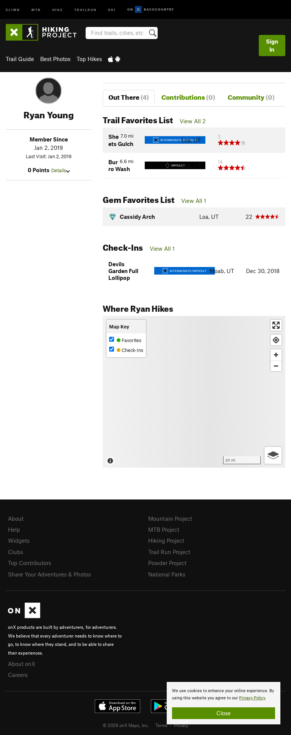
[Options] (273, 455)
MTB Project (163, 529)
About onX (21, 663)
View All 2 (193, 121)
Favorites (130, 340)
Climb (13, 9)
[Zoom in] (276, 354)
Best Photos (55, 58)
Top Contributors (29, 562)
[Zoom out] (276, 365)
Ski (112, 9)
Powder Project (167, 562)
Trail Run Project (169, 551)
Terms (161, 725)
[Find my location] (276, 340)
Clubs (15, 551)
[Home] (45, 32)
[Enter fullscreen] (276, 325)
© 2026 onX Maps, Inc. (126, 725)
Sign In (272, 45)
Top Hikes (89, 58)
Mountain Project (170, 518)
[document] (223, 703)
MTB (36, 9)
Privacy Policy (252, 698)
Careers (18, 674)
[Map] (194, 392)
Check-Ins (131, 350)
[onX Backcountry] (151, 9)
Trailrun (85, 9)
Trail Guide (20, 58)
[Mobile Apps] (114, 58)
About (15, 518)
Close (223, 713)
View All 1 (193, 200)
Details (58, 170)
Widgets (19, 540)
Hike (57, 9)
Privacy (181, 725)
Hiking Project (166, 540)
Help (14, 529)
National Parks (166, 574)
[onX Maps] (24, 615)
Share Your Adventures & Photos (49, 574)
